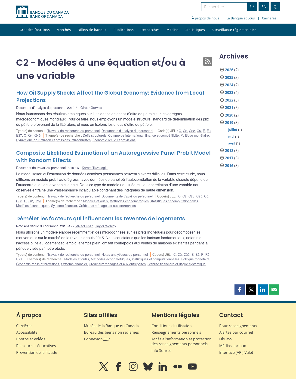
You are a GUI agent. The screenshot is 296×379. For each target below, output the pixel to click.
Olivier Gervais (91, 107)
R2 (207, 254)
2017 (229, 157)
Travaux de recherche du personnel (73, 130)
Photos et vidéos (30, 339)
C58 (19, 201)
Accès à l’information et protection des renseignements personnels (181, 341)
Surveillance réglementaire (234, 30)
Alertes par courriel (236, 332)
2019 (229, 122)
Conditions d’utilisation (171, 325)
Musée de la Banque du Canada (111, 325)
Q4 (30, 135)
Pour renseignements (238, 325)
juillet (232, 129)
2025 (229, 77)
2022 (229, 100)
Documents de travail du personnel (127, 196)
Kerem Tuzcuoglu (95, 167)
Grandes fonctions (35, 30)
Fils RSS (225, 339)
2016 (229, 165)
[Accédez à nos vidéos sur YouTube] (192, 369)
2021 (229, 107)
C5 (199, 130)
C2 (185, 130)
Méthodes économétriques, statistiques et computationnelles (154, 201)
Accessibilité (26, 332)
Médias (172, 30)
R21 (19, 259)
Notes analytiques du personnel (125, 254)
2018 (229, 150)
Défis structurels (94, 135)
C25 (199, 196)
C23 (191, 196)
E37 (19, 135)
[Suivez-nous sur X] (104, 369)
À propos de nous (205, 18)
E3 (209, 130)
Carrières (269, 18)
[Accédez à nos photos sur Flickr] (178, 369)
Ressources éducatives (36, 345)
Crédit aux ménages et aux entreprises (107, 205)
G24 (38, 201)
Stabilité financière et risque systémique (177, 264)
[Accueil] (42, 12)
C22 (192, 130)
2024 (229, 84)
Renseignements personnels (176, 332)
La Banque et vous (240, 18)
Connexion (97, 339)
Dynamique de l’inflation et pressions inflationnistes (53, 140)
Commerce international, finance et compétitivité (143, 135)
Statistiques (195, 30)
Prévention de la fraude (36, 352)
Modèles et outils (95, 201)
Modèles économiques (32, 205)
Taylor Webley (105, 226)
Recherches (150, 30)
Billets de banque (92, 30)
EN (264, 6)
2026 (229, 69)
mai (231, 136)
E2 (197, 254)
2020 (229, 115)
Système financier (64, 205)
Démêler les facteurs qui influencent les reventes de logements (100, 218)
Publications (124, 30)
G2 (30, 201)
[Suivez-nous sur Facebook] (118, 369)
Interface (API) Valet (236, 352)
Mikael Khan (84, 226)
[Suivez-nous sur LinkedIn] (163, 369)
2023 (229, 92)
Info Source (161, 350)
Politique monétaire (195, 135)
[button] (239, 289)
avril (231, 143)
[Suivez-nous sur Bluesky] (148, 369)
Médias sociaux (232, 345)
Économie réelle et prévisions (114, 140)
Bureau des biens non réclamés (111, 332)
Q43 (37, 135)
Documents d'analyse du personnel (127, 130)
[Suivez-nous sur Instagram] (133, 369)
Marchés (64, 30)
